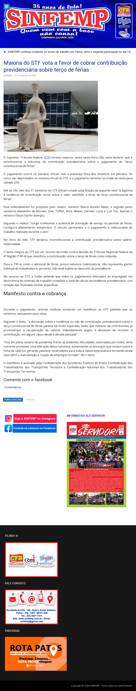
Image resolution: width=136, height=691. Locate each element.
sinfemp (8, 75)
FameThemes (125, 685)
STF (47, 157)
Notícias (30, 399)
